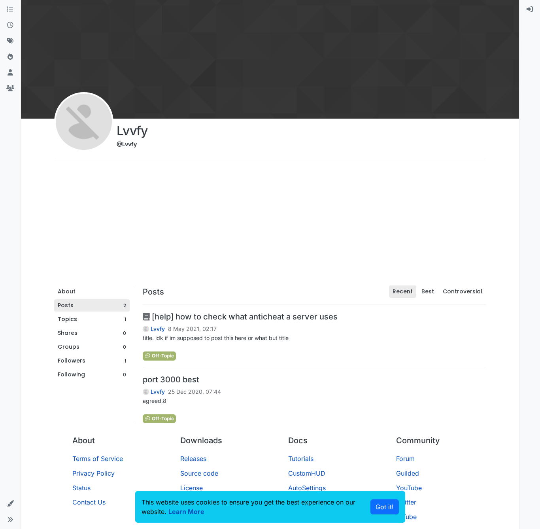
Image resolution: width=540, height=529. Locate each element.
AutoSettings (307, 488)
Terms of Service (97, 459)
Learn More (186, 512)
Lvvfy (158, 329)
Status (81, 488)
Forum (405, 459)
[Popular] (10, 57)
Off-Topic (162, 356)
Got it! (385, 507)
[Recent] (10, 25)
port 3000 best (171, 379)
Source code (199, 473)
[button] (10, 503)
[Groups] (10, 88)
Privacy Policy (93, 473)
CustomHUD (306, 473)
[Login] (530, 9)
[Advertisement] (270, 226)
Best (427, 291)
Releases (193, 459)
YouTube (409, 488)
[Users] (10, 72)
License (191, 488)
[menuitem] (530, 9)
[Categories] (10, 9)
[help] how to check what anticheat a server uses (244, 316)
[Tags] (10, 41)
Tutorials (300, 459)
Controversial (462, 291)
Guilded (407, 473)
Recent (403, 291)
